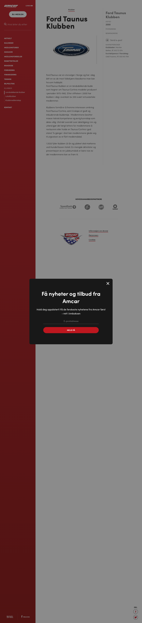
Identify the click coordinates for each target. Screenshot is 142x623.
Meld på (71, 330)
